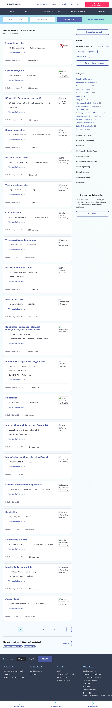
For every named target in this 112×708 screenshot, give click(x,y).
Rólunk (45, 659)
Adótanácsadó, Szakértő (87, 83)
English (31, 659)
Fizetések (86, 686)
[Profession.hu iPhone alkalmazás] (84, 658)
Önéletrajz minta (89, 689)
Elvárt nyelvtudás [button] (83, 156)
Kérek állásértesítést (94, 63)
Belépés (97, 4)
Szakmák (86, 683)
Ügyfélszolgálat (36, 671)
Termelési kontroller (17, 185)
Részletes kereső (94, 32)
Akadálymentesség (64, 680)
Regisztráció (76, 4)
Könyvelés (82, 100)
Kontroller (11, 397)
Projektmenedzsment (86, 119)
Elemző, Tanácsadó (85, 92)
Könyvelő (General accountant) (23, 98)
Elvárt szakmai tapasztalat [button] (86, 161)
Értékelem (92, 214)
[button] (87, 51)
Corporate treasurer (85, 89)
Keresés (69, 19)
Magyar (21, 659)
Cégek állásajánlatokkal (92, 677)
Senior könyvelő (14, 70)
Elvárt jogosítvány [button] (83, 172)
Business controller (16, 157)
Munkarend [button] (81, 146)
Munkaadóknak (40, 4)
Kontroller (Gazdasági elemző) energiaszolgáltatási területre (22, 328)
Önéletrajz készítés (79, 11)
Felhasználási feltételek (65, 674)
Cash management (85, 86)
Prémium (101, 11)
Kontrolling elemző (16, 539)
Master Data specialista (18, 567)
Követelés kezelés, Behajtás (88, 106)
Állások (10, 11)
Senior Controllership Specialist (23, 484)
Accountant (12, 599)
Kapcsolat (34, 674)
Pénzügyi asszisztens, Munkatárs (91, 113)
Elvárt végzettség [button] (83, 167)
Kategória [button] (80, 74)
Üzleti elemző (83, 129)
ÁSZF (59, 671)
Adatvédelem (62, 677)
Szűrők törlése (103, 46)
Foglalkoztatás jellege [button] (85, 140)
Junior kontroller (15, 43)
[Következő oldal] (69, 629)
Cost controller (14, 212)
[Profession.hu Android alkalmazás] (99, 658)
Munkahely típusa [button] (83, 177)
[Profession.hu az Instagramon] (86, 694)
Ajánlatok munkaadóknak (13, 671)
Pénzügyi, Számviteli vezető (89, 116)
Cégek (27, 11)
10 (54, 629)
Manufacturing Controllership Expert (26, 457)
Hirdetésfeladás (59, 4)
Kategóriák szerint (90, 680)
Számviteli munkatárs (86, 126)
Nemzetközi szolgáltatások (14, 677)
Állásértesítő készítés (49, 11)
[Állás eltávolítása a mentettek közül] (67, 61)
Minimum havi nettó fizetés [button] (87, 151)
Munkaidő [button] (80, 183)
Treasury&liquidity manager (21, 240)
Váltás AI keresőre (96, 19)
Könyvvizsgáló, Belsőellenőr (88, 103)
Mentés (66, 643)
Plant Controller (14, 299)
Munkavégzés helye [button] (84, 135)
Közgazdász (82, 110)
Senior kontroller (15, 130)
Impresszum (8, 674)
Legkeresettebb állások (92, 674)
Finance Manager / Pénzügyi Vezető (26, 361)
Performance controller (19, 267)
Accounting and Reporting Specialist (26, 425)
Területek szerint (89, 671)
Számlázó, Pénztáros (85, 123)
